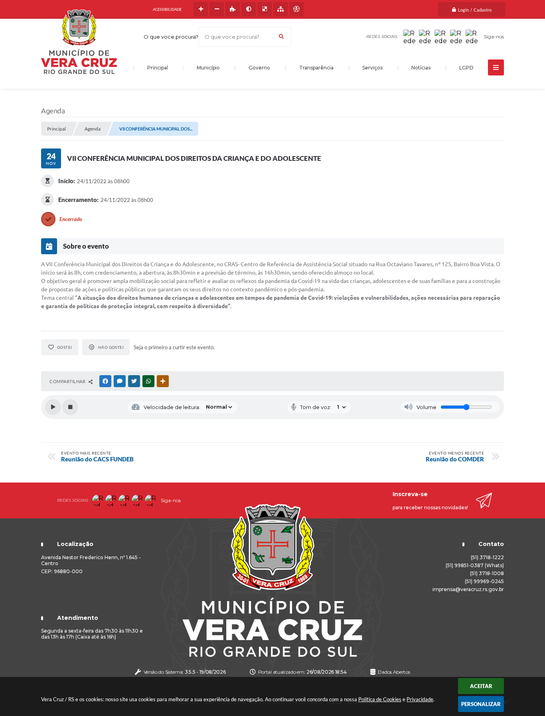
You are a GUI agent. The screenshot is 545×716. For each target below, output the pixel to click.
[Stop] (70, 407)
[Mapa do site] (280, 9)
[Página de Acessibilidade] (296, 9)
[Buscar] (281, 36)
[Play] (53, 407)
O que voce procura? (171, 37)
